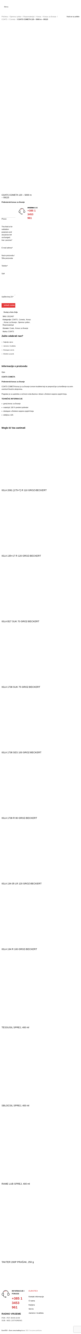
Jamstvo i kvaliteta (36, 1313)
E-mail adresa (7, 248)
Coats (12, 328)
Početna (5, 17)
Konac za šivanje (50, 17)
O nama (32, 1301)
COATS (5, 19)
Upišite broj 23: (8, 297)
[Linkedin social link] (10, 1)
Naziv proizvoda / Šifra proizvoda (8, 257)
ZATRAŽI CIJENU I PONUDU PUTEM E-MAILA (8, 212)
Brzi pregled (4, 945)
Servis (31, 1309)
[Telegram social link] (12, 1)
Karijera (32, 1305)
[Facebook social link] (3, 1)
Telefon (5, 266)
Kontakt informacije (36, 1297)
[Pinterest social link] (7, 1)
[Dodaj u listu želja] (10, 945)
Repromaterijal (29, 17)
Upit (3, 273)
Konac (39, 17)
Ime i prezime (7, 240)
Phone (4, 219)
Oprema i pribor (16, 17)
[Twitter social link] (5, 1)
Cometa (12, 19)
